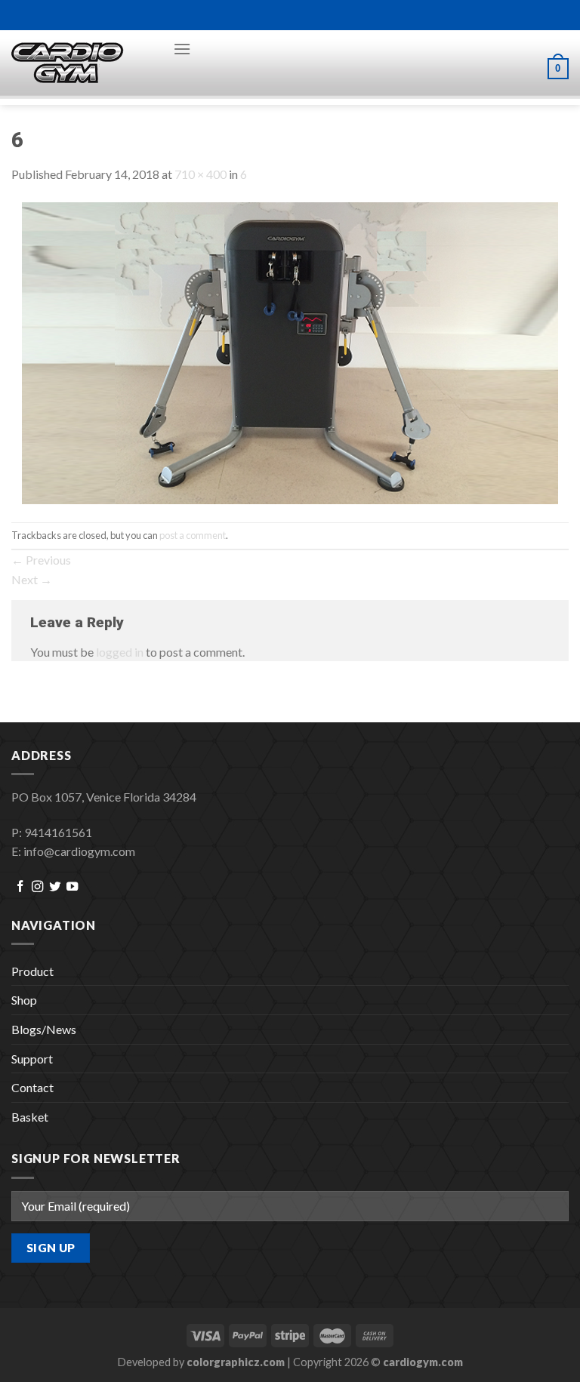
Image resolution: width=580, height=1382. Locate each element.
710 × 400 (200, 174)
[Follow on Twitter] (54, 887)
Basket (29, 1117)
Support (32, 1058)
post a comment (192, 535)
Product (32, 971)
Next (31, 579)
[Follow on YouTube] (72, 887)
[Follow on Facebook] (20, 887)
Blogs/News (43, 1029)
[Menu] (182, 48)
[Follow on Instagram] (37, 887)
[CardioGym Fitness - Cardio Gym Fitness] (80, 63)
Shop (24, 1000)
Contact (32, 1087)
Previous (41, 559)
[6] (290, 351)
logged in (119, 652)
